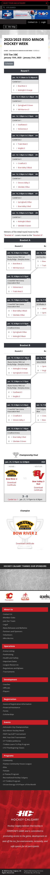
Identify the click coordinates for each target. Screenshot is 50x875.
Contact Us (32, 22)
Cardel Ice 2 (16, 101)
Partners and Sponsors (12, 631)
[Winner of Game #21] (12, 473)
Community (8, 760)
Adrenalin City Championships (15, 727)
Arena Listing (8, 651)
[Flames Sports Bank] (10, 596)
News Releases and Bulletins (15, 628)
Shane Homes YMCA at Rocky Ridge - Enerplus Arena (18, 258)
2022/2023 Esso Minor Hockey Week (20, 50)
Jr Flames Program (11, 774)
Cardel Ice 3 (16, 159)
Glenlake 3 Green (24, 226)
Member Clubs (9, 617)
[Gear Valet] (31, 596)
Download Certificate (11, 483)
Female (6, 770)
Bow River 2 (22, 86)
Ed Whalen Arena (43, 304)
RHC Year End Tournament (14, 737)
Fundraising (8, 654)
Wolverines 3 (23, 129)
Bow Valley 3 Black (25, 167)
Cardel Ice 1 (16, 82)
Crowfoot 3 (22, 163)
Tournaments (9, 671)
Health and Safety (10, 658)
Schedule (9, 63)
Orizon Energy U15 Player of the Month (19, 784)
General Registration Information (17, 704)
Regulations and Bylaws (13, 668)
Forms (5, 711)
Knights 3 (21, 148)
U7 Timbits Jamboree (12, 741)
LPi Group (36, 873)
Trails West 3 (23, 144)
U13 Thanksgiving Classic (13, 748)
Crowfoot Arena (13, 328)
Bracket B (37, 235)
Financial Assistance (11, 707)
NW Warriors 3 (23, 109)
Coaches (6, 684)
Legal (5, 624)
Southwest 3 (22, 125)
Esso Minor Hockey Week (13, 730)
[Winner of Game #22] (38, 474)
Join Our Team (9, 621)
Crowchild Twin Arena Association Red (15, 282)
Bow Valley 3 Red (24, 206)
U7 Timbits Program (11, 781)
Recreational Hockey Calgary (15, 777)
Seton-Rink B (41, 362)
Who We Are (8, 638)
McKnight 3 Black (24, 221)
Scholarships (8, 714)
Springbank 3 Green (25, 105)
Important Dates (10, 661)
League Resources (11, 665)
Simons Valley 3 (24, 183)
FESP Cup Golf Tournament (14, 734)
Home (6, 50)
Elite (5, 767)
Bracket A (9, 235)
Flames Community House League (17, 764)
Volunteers (7, 635)
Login (43, 22)
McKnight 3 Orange (25, 90)
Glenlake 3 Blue (24, 187)
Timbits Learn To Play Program (16, 744)
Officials (6, 688)
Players (6, 691)
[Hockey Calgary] (7, 19)
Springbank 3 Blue (25, 202)
